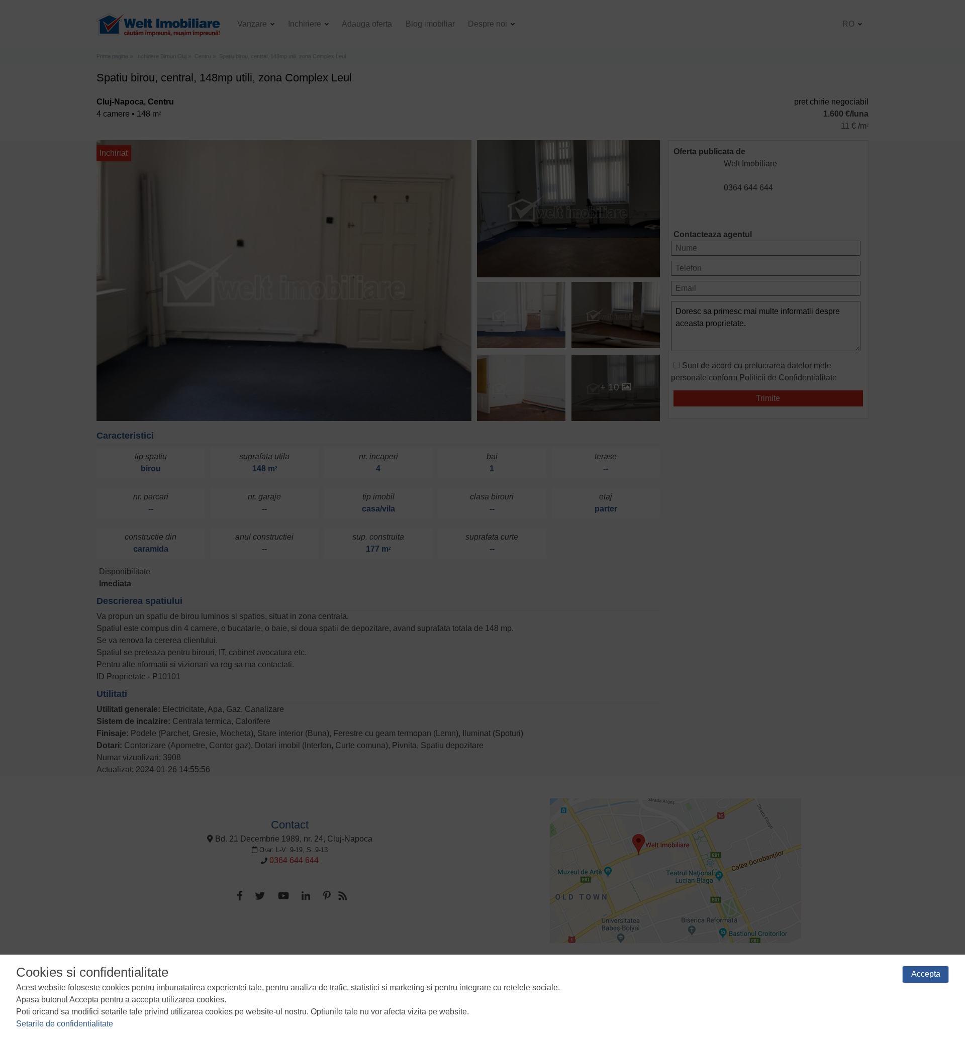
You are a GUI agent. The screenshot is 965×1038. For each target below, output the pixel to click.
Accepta (925, 974)
